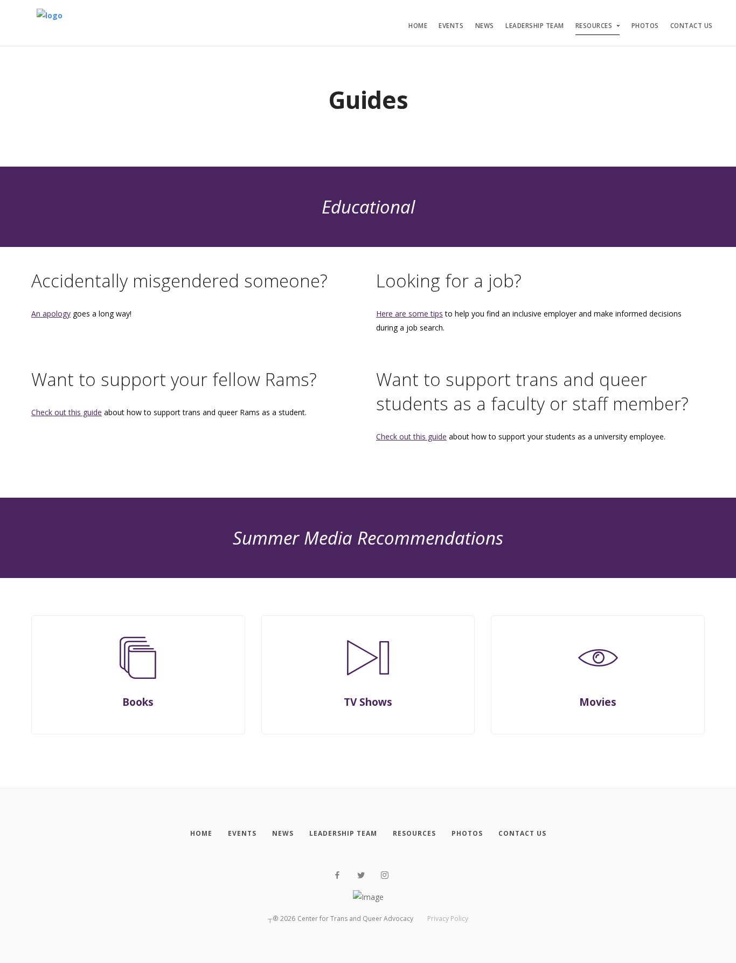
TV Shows (368, 702)
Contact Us (691, 26)
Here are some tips (409, 313)
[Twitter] (361, 875)
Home (417, 26)
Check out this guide (66, 412)
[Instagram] (384, 875)
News (484, 26)
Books (138, 702)
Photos (645, 26)
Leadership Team (534, 26)
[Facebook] (337, 875)
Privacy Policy (447, 918)
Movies (597, 702)
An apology (51, 313)
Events (451, 26)
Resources (594, 26)
